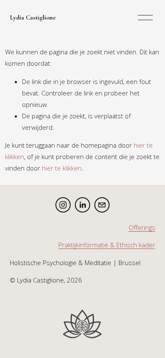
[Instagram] (63, 205)
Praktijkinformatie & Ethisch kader (106, 245)
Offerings (142, 227)
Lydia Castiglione (33, 17)
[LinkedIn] (82, 205)
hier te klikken (62, 168)
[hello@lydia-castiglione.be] (102, 205)
